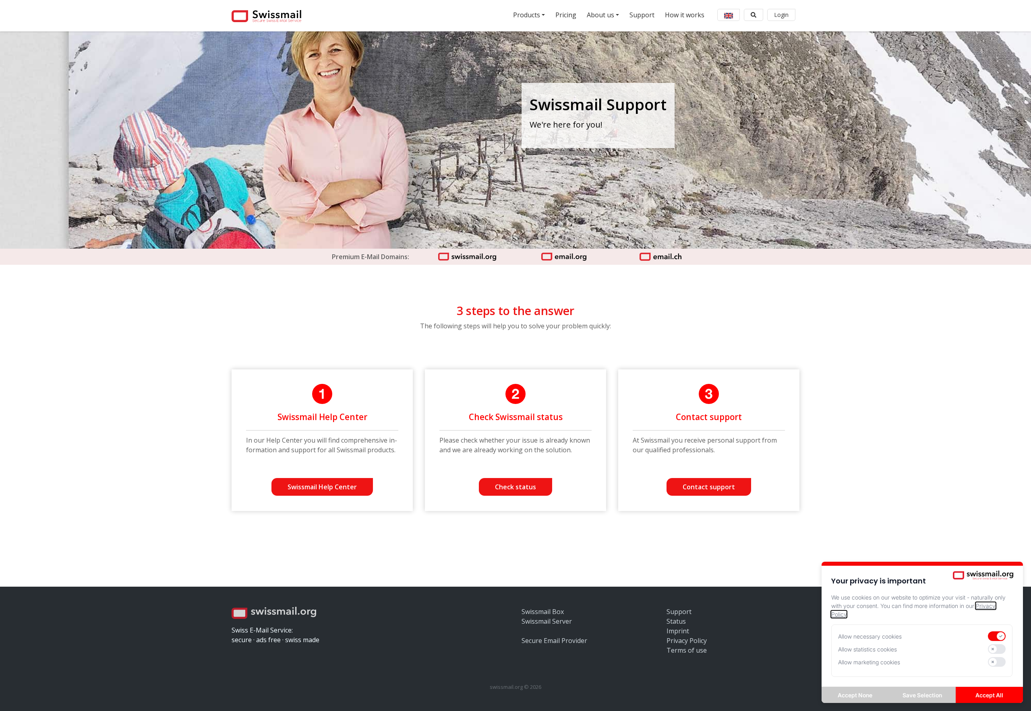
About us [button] (600, 14)
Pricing (565, 14)
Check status (515, 486)
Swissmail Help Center (322, 486)
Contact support (709, 486)
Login (781, 15)
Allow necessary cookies (870, 636)
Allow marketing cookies (869, 662)
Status (676, 621)
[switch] (997, 636)
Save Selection (922, 695)
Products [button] (526, 14)
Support (641, 14)
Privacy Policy (687, 640)
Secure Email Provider (554, 640)
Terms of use (687, 650)
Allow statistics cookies (867, 649)
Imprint (678, 631)
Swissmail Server (547, 621)
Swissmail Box (543, 611)
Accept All (989, 695)
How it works (684, 14)
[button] (728, 15)
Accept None (855, 695)
